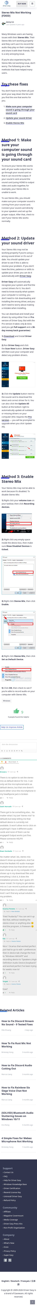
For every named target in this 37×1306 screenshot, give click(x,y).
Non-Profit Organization (14, 1227)
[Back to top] (32, 1302)
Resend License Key (12, 1192)
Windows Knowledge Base (15, 1184)
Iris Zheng (5, 1125)
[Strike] (9, 751)
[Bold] (2, 751)
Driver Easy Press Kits (13, 1223)
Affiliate (7, 1211)
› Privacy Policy (9, 1251)
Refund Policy (10, 1200)
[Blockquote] (17, 751)
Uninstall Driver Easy (13, 1196)
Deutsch (15, 1281)
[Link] (21, 751)
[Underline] (7, 751)
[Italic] (4, 751)
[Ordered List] (12, 751)
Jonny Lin (10, 22)
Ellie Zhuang (6, 1030)
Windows (6, 701)
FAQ (5, 1176)
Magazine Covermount (13, 1215)
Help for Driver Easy (12, 1180)
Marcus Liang (7, 1074)
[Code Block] (19, 751)
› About (6, 1239)
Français (25, 1281)
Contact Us (8, 1172)
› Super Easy (8, 1255)
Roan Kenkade (15, 911)
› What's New (8, 1243)
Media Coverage (11, 1219)
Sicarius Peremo (16, 941)
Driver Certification (12, 1188)
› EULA (5, 1247)
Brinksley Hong (7, 1052)
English (5, 1281)
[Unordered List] (14, 751)
